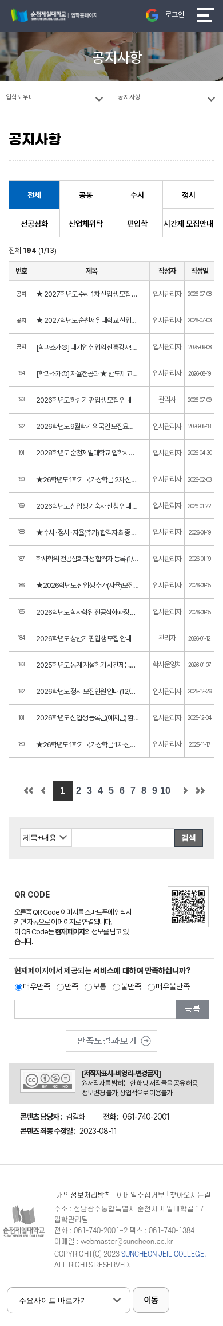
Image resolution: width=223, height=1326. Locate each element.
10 (165, 790)
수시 (137, 195)
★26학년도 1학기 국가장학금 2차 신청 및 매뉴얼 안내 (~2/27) (87, 479)
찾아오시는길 (190, 1195)
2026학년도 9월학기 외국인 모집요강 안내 (87, 426)
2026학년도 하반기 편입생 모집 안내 (83, 400)
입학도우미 (20, 97)
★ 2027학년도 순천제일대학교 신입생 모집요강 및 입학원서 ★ (87, 320)
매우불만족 (173, 986)
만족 (71, 986)
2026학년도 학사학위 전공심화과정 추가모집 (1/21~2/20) (87, 612)
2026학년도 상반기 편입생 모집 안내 (83, 638)
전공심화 (34, 223)
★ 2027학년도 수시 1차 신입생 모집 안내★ (87, 294)
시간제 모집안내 (188, 223)
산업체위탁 (86, 223)
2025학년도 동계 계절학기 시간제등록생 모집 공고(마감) (87, 665)
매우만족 (36, 986)
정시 (189, 195)
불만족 (131, 986)
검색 (188, 837)
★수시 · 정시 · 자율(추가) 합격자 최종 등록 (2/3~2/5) (87, 532)
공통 (86, 195)
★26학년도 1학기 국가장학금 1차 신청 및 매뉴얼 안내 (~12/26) (87, 744)
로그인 (174, 14)
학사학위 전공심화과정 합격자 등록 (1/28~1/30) (87, 559)
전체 (34, 195)
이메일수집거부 (141, 1195)
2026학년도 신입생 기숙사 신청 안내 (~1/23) (87, 506)
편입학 (137, 223)
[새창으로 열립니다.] (111, 1037)
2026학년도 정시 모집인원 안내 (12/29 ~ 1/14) (87, 691)
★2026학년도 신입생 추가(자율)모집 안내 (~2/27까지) (87, 585)
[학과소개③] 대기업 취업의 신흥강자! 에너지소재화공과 (87, 347)
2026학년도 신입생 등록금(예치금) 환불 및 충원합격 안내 (87, 717)
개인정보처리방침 (84, 1195)
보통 (99, 986)
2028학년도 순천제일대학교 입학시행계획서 (87, 452)
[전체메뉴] (205, 15)
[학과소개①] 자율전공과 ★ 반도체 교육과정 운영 (87, 373)
